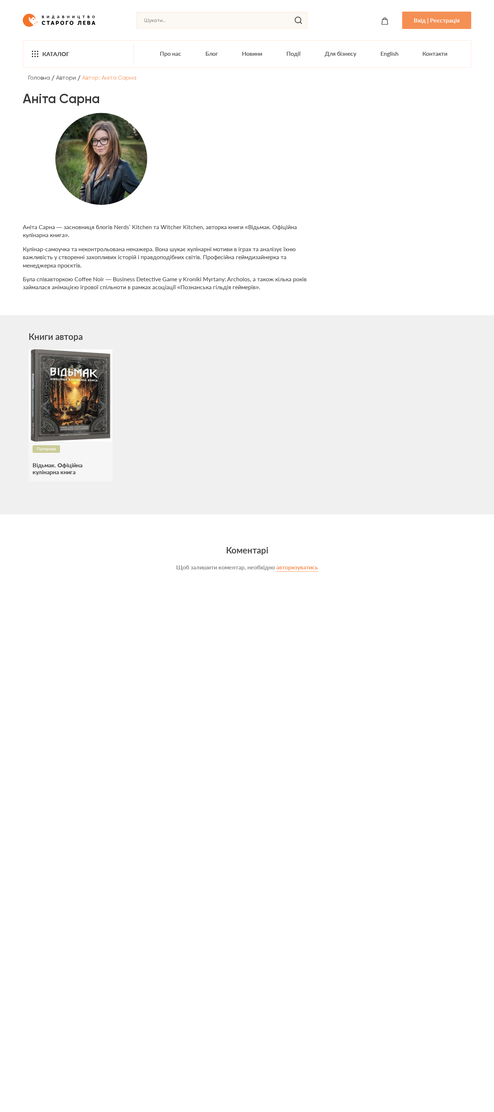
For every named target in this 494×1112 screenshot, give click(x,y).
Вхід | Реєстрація (437, 20)
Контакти (434, 53)
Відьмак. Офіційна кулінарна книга (57, 468)
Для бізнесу (340, 53)
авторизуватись (297, 567)
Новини (252, 53)
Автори (66, 77)
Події (293, 53)
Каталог (55, 53)
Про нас (170, 53)
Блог (211, 53)
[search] (298, 20)
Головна (39, 77)
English (389, 53)
